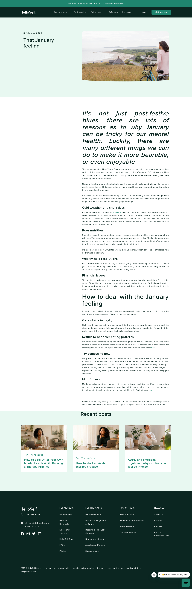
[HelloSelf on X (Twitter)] (33, 533)
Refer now (113, 12)
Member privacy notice (83, 568)
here (153, 347)
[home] (28, 12)
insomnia (117, 212)
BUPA (114, 3)
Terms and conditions (131, 568)
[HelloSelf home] (29, 509)
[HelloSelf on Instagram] (28, 533)
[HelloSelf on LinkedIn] (39, 533)
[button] (61, 12)
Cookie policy (64, 568)
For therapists (80, 12)
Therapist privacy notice (107, 568)
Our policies (50, 568)
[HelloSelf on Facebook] (22, 533)
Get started (161, 12)
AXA (121, 3)
